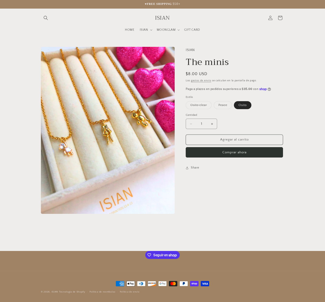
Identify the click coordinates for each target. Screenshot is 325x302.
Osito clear (201, 106)
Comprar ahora (234, 152)
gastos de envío (201, 80)
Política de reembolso (102, 292)
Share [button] (195, 167)
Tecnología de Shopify (72, 292)
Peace (225, 106)
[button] (46, 18)
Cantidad (191, 115)
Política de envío (130, 292)
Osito (243, 105)
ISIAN (55, 292)
